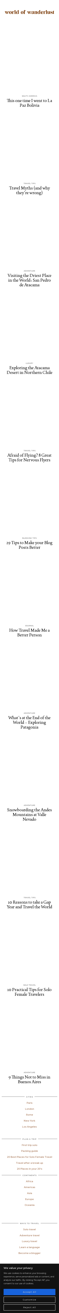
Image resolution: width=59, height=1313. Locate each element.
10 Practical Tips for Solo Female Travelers (29, 992)
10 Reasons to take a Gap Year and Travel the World (29, 904)
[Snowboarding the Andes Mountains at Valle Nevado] (29, 768)
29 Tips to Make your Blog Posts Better (29, 545)
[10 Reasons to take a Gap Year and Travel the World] (29, 860)
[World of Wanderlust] (29, 13)
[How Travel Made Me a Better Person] (29, 588)
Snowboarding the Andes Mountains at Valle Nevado (29, 814)
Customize (29, 1299)
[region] (29, 1288)
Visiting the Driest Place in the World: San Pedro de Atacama (29, 280)
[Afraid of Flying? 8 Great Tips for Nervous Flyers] (29, 413)
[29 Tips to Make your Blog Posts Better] (29, 501)
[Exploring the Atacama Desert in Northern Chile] (29, 326)
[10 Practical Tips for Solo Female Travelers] (29, 948)
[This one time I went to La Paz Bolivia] (29, 59)
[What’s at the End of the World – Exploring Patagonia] (29, 676)
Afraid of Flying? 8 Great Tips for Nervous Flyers (29, 457)
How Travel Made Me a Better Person (29, 632)
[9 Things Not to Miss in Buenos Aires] (29, 1035)
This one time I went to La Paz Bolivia (29, 103)
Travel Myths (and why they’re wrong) (29, 190)
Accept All (29, 1292)
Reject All (29, 1307)
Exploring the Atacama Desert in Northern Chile (29, 370)
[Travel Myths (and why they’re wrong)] (29, 146)
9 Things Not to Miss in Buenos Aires (29, 1079)
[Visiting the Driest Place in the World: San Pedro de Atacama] (29, 234)
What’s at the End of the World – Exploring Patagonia (29, 722)
